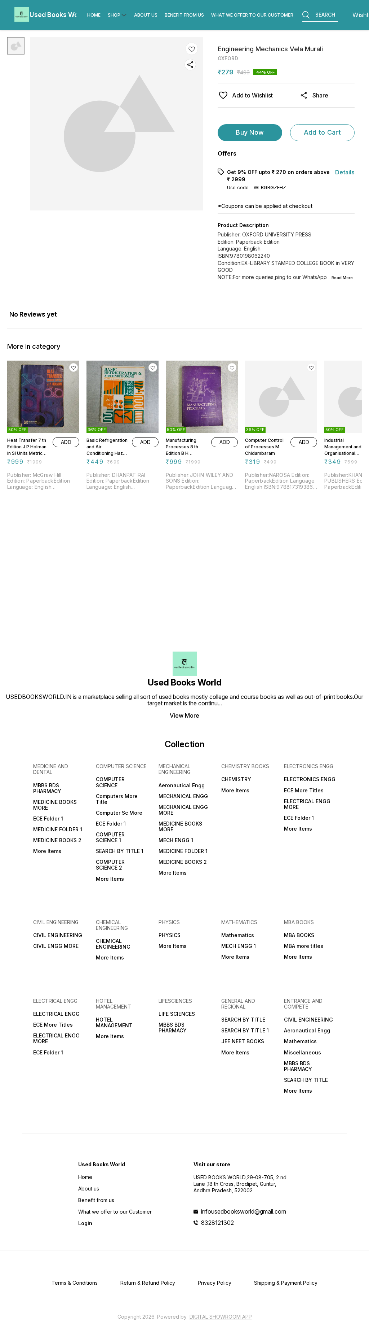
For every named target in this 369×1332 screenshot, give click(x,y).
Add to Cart (322, 132)
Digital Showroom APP (221, 1317)
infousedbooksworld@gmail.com (243, 1211)
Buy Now (250, 132)
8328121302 (217, 1222)
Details (345, 172)
